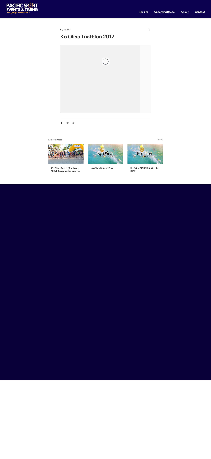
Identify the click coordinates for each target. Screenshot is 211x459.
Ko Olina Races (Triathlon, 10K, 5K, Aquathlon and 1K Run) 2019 (65, 169)
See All (160, 139)
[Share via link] (73, 123)
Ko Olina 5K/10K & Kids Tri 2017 (144, 169)
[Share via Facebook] (61, 123)
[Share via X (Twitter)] (67, 123)
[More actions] (149, 29)
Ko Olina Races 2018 (102, 168)
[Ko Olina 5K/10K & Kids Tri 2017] (145, 154)
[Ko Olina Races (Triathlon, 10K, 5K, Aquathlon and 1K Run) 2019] (66, 154)
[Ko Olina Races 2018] (105, 154)
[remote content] (105, 79)
